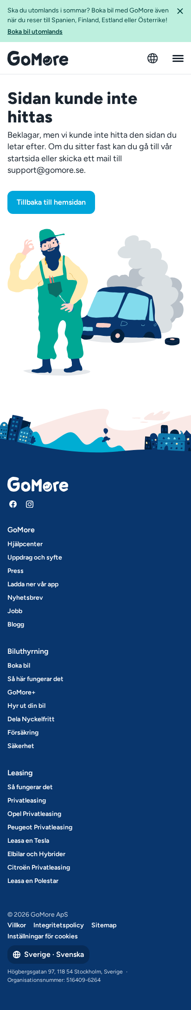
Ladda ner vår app (32, 584)
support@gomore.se (45, 170)
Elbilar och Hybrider (36, 854)
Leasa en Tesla (28, 841)
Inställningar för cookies (42, 936)
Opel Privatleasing (34, 814)
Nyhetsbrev (25, 598)
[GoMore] (37, 58)
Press (15, 571)
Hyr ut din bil (26, 706)
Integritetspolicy (58, 925)
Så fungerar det (30, 787)
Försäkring (22, 732)
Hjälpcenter (25, 544)
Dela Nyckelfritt (31, 719)
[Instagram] (29, 504)
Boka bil (18, 665)
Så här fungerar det (35, 679)
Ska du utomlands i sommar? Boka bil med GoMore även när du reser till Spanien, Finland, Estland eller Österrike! (88, 21)
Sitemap (103, 925)
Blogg (15, 624)
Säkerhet (20, 746)
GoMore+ (21, 692)
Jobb (14, 611)
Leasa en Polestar (32, 881)
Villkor (16, 925)
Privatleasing (26, 800)
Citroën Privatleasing (38, 867)
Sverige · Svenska (54, 954)
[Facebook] (13, 504)
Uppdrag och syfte (34, 557)
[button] (180, 21)
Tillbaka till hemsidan (51, 202)
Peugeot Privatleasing (39, 827)
